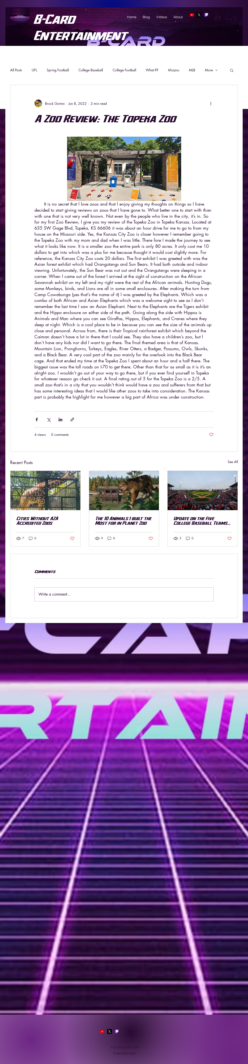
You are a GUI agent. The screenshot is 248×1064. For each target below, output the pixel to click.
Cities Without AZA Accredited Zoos (37, 520)
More (209, 70)
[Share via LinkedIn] (60, 419)
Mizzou (173, 70)
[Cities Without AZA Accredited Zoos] (45, 490)
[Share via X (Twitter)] (48, 419)
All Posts (16, 70)
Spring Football (58, 70)
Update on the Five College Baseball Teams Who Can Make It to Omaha (200, 520)
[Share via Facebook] (36, 419)
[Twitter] (199, 14)
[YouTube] (191, 14)
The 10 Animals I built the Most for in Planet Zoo (123, 520)
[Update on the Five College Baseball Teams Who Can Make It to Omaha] (203, 490)
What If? (152, 70)
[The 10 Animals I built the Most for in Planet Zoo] (124, 490)
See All (233, 461)
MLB (192, 70)
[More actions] (211, 103)
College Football (124, 70)
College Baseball (90, 70)
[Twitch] (206, 14)
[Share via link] (72, 419)
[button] (231, 70)
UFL (34, 70)
